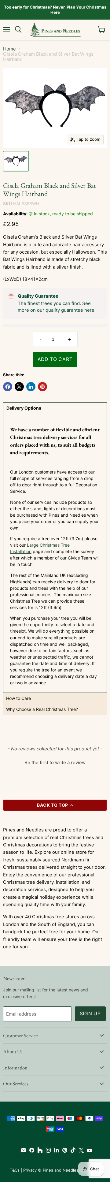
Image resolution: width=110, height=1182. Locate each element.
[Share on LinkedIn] (30, 386)
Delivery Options (23, 408)
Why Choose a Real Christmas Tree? (42, 709)
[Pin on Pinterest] (42, 386)
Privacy (30, 1170)
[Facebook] (30, 1150)
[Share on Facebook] (7, 386)
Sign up (90, 1014)
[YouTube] (88, 1150)
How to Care (18, 698)
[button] (55, 762)
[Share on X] (19, 386)
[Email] (22, 1150)
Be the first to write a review (55, 762)
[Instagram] (47, 1150)
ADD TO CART (55, 359)
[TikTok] (72, 1150)
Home (9, 48)
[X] (80, 1150)
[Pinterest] (63, 1150)
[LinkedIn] (55, 1150)
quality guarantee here (70, 310)
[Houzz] (39, 1150)
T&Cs (15, 1170)
